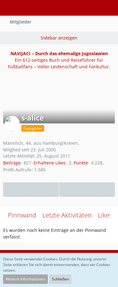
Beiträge (12, 163)
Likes (105, 215)
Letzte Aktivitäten (67, 215)
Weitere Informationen (25, 279)
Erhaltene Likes (50, 163)
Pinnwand (22, 215)
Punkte (81, 163)
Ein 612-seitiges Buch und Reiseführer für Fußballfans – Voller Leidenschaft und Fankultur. (59, 59)
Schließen (60, 279)
